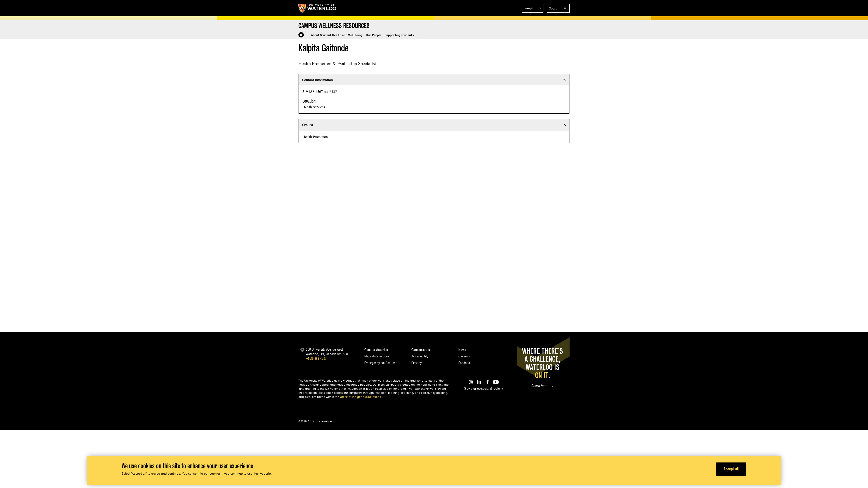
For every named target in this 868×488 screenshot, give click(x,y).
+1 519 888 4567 (316, 358)
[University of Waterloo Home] (317, 8)
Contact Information (317, 80)
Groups (307, 125)
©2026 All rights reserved (316, 421)
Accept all (731, 469)
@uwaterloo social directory (483, 388)
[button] (532, 8)
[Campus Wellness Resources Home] (301, 35)
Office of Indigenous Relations (360, 397)
